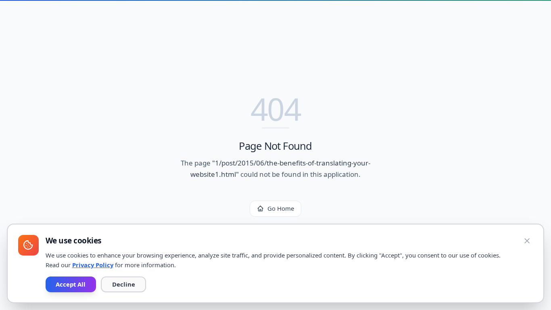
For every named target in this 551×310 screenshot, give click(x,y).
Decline (123, 284)
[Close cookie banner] (527, 241)
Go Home (280, 208)
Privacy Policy (92, 265)
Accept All (71, 284)
